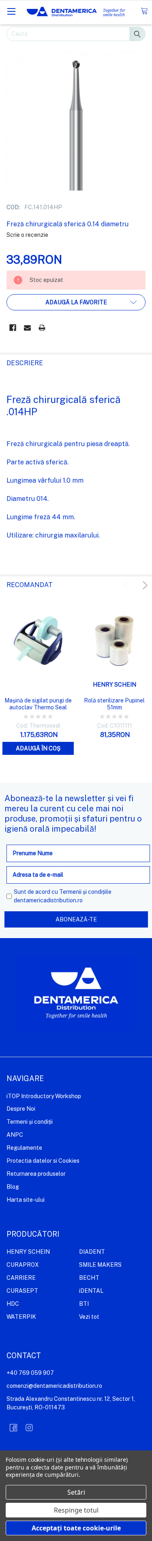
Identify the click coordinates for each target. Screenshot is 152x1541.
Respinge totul (76, 1510)
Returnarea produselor (36, 1173)
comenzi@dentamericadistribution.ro (54, 1386)
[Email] (27, 327)
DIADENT (92, 1251)
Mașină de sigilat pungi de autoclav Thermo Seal (38, 704)
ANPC (14, 1134)
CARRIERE (21, 1277)
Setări (76, 1492)
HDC (12, 1303)
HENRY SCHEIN (28, 1251)
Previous (127, 585)
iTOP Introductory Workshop (43, 1096)
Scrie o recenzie (27, 235)
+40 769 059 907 (30, 1373)
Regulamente (24, 1147)
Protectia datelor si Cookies (42, 1160)
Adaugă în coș (38, 748)
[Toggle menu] (11, 11)
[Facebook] (12, 327)
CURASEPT (22, 1290)
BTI (84, 1303)
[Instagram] (29, 1428)
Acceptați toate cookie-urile (76, 1528)
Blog (12, 1186)
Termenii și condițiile (85, 892)
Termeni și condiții (29, 1121)
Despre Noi (20, 1108)
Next (143, 585)
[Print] (42, 327)
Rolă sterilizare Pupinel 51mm (114, 704)
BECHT (89, 1277)
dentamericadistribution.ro (48, 900)
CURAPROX (22, 1264)
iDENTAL (91, 1290)
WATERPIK (21, 1316)
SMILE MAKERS (100, 1264)
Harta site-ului (25, 1199)
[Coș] (144, 11)
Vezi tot (89, 1316)
